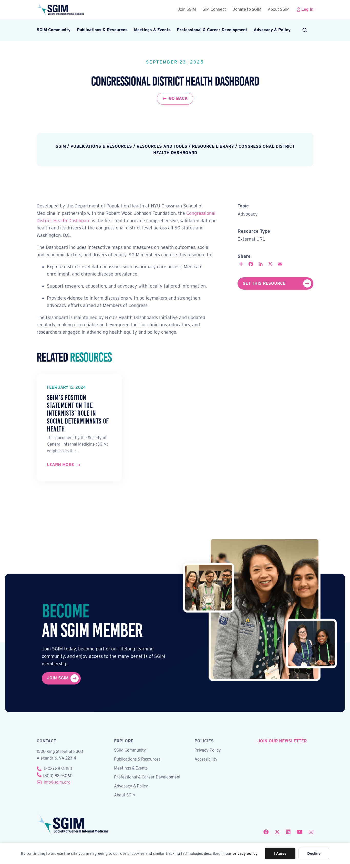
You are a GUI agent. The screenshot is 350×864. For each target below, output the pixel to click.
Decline (314, 853)
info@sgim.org (57, 782)
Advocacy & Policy (272, 29)
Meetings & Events (152, 29)
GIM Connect (214, 9)
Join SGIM (187, 9)
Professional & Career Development (212, 29)
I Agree (280, 853)
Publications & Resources (102, 29)
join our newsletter (282, 741)
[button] (305, 30)
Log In (307, 9)
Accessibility (206, 759)
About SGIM (279, 9)
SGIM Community (53, 29)
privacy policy (245, 853)
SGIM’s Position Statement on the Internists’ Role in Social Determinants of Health (78, 413)
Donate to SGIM (246, 9)
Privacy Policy (207, 750)
